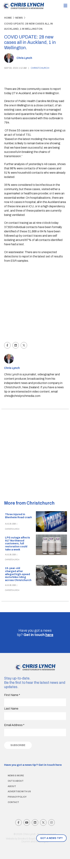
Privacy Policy (17, 797)
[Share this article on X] (24, 345)
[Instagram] (51, 822)
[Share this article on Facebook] (7, 345)
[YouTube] (27, 822)
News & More (16, 775)
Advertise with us (19, 791)
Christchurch (40, 68)
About (12, 786)
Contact (13, 802)
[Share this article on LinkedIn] (15, 345)
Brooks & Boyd (26, 838)
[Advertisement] (35, 303)
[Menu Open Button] (65, 5)
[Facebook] (18, 822)
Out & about (16, 781)
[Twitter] (43, 822)
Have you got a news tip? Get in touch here (33, 764)
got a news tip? (51, 838)
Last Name (11, 708)
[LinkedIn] (35, 822)
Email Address (14, 725)
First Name (12, 694)
